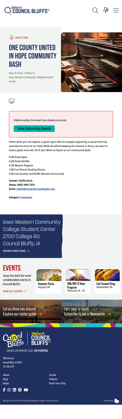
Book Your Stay (57, 383)
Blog (5, 379)
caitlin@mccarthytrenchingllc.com (35, 189)
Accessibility (32, 401)
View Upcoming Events (34, 129)
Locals (52, 375)
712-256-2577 (8, 366)
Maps (6, 383)
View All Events (13, 291)
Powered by (109, 401)
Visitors (53, 379)
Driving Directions (14, 251)
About (6, 375)
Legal (42, 401)
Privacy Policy (52, 401)
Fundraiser (26, 197)
